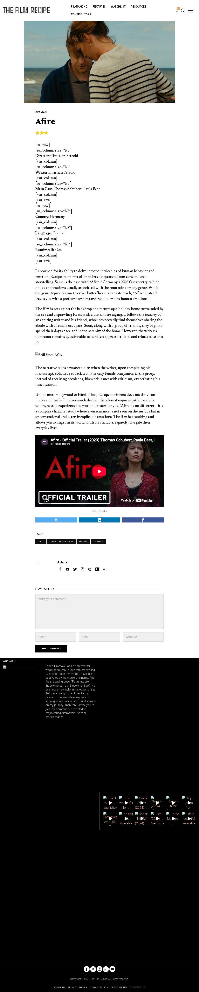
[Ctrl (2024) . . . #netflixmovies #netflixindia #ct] (157, 819)
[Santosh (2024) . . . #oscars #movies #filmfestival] (157, 803)
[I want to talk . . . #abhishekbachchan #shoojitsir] (110, 803)
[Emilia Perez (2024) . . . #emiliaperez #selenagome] (142, 803)
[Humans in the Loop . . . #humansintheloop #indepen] (173, 803)
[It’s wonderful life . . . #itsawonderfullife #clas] (126, 803)
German (41, 112)
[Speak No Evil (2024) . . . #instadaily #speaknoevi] (142, 819)
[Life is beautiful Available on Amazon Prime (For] (189, 819)
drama (83, 541)
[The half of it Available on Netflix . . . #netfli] (126, 819)
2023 (41, 541)
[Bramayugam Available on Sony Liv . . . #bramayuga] (110, 819)
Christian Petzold (61, 541)
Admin (63, 562)
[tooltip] (56, 519)
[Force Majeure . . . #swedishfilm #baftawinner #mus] (173, 819)
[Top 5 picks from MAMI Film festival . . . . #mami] (189, 803)
